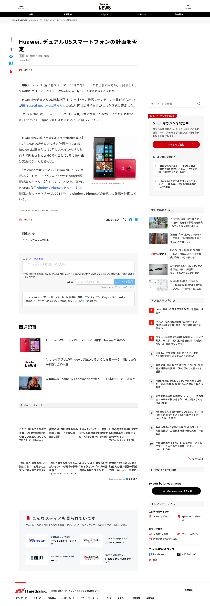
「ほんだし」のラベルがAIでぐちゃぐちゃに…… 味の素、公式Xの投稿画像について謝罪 (178, 184)
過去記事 (179, 14)
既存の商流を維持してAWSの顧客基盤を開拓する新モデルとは (123, 432)
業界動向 (67, 14)
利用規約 (189, 590)
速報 (31, 14)
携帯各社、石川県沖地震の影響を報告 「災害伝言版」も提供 (63, 432)
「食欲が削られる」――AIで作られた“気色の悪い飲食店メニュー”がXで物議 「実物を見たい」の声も (177, 169)
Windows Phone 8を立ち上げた (59, 187)
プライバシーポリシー (90, 598)
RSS (109, 598)
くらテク (142, 14)
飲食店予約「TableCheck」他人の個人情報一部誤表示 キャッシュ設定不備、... (123, 466)
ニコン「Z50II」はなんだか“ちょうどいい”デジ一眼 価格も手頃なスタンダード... (93, 466)
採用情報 (136, 598)
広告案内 (52, 598)
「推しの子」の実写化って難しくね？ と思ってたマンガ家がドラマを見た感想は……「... (32, 466)
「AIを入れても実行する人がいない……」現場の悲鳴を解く (63, 466)
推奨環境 (150, 598)
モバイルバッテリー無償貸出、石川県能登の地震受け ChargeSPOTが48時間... (93, 433)
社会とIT (105, 14)
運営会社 (121, 598)
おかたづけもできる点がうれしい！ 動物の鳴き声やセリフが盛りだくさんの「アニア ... (32, 433)
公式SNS (37, 598)
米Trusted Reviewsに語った (42, 105)
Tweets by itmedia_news (165, 483)
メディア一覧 (21, 598)
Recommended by (117, 478)
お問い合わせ (68, 598)
